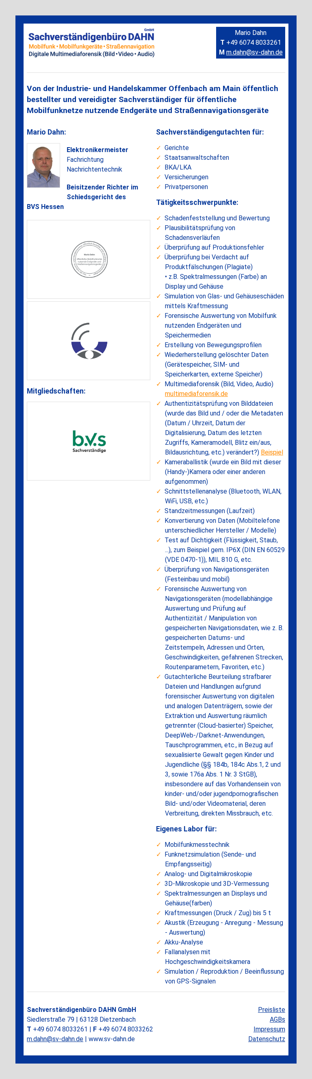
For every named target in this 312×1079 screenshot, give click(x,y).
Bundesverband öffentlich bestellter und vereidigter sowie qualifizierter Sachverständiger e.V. (92, 432)
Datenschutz (266, 1039)
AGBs (277, 1019)
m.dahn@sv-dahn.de (254, 52)
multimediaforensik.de (196, 394)
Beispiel (272, 452)
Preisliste (271, 1010)
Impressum (269, 1029)
